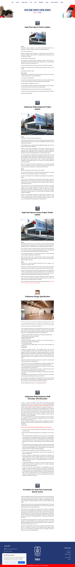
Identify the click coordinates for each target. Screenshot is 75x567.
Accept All (21, 562)
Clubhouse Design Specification (37, 296)
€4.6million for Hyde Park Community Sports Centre (37, 490)
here (35, 382)
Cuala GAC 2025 (30, 565)
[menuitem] (12, 2)
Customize (7, 562)
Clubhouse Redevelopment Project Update (37, 108)
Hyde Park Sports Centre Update (37, 27)
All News (39, 12)
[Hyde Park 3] (37, 23)
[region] (14, 559)
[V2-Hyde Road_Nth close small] (37, 208)
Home (35, 12)
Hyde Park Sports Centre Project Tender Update (37, 213)
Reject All (14, 562)
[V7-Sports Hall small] (37, 292)
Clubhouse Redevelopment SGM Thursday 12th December (37, 397)
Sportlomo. (46, 565)
